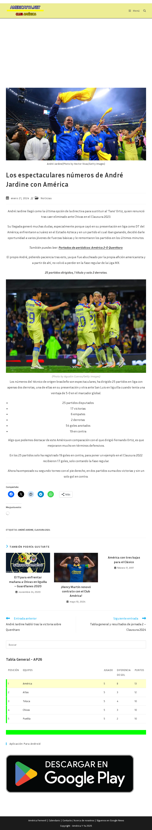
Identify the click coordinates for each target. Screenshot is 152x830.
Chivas (26, 709)
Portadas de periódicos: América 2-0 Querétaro (91, 247)
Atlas (26, 692)
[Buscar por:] (143, 10)
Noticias (46, 198)
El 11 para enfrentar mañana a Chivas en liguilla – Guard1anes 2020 (28, 581)
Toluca (26, 701)
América (27, 683)
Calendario (54, 820)
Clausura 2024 (42, 529)
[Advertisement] (76, 48)
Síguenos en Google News (110, 820)
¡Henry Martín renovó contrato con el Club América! (76, 591)
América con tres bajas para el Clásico (124, 559)
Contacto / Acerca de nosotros (78, 820)
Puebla (26, 718)
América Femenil (37, 820)
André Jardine (25, 529)
